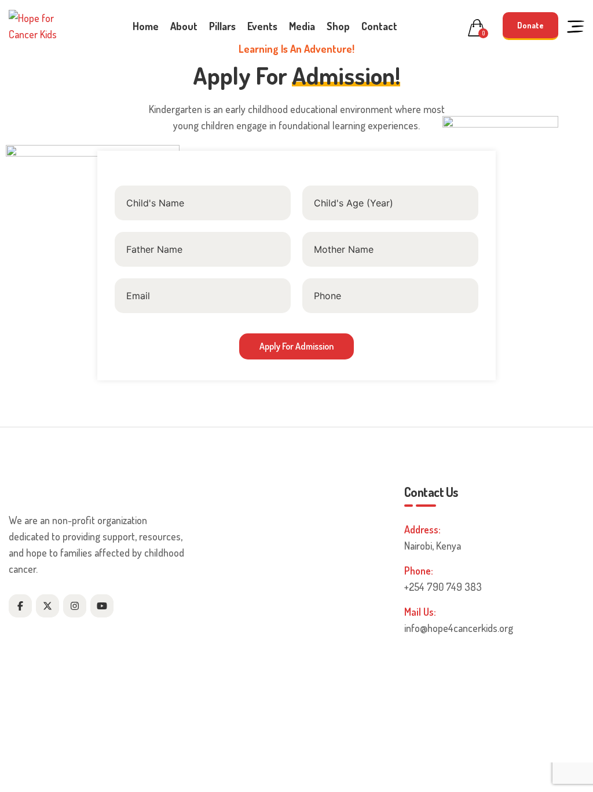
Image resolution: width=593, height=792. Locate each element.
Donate (530, 25)
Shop (338, 26)
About (183, 26)
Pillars (222, 26)
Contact (379, 26)
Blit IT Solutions (427, 747)
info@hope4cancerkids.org (458, 628)
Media (302, 26)
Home (146, 26)
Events (262, 26)
